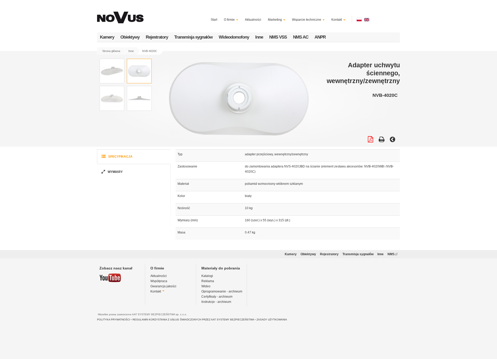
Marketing (275, 19)
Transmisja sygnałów (193, 37)
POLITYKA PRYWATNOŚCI (113, 319)
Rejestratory (157, 37)
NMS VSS (278, 37)
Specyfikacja (120, 156)
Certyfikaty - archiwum (216, 296)
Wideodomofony (234, 37)
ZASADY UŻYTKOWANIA (272, 319)
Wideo (205, 286)
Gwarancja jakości (163, 286)
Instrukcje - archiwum (216, 302)
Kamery (107, 37)
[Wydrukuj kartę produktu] (381, 140)
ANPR (320, 37)
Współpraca (158, 281)
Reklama (207, 281)
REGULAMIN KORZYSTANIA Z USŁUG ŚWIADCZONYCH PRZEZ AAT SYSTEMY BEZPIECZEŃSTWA (193, 319)
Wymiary (115, 172)
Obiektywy (130, 37)
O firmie (230, 19)
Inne (259, 37)
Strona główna (111, 51)
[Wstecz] (393, 140)
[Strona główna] (121, 14)
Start (214, 19)
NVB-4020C (149, 51)
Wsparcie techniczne (307, 19)
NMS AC (300, 37)
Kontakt (337, 19)
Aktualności (253, 19)
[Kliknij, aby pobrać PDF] (371, 140)
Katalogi (207, 276)
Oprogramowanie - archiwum (221, 291)
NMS (393, 254)
